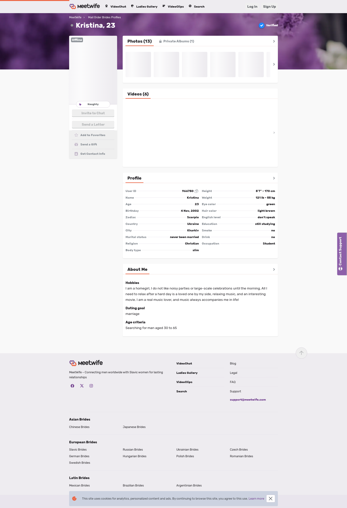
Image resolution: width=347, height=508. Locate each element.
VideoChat (184, 363)
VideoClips (184, 382)
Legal (233, 373)
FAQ (233, 382)
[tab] (140, 41)
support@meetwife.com (248, 399)
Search (181, 391)
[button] (93, 70)
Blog (233, 363)
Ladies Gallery (187, 373)
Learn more (256, 498)
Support (235, 391)
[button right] (274, 41)
